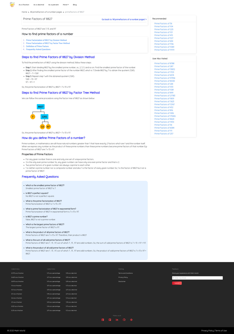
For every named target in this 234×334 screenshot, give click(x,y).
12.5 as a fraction (16, 290)
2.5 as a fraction (16, 302)
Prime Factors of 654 (164, 41)
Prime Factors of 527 (164, 38)
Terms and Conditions (125, 273)
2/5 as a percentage (53, 310)
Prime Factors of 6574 (164, 75)
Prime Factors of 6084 (164, 128)
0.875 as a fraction (17, 281)
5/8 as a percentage (53, 302)
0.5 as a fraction (16, 294)
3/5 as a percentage (53, 285)
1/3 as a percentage (53, 273)
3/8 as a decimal (71, 277)
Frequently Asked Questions (36, 49)
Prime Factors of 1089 (164, 47)
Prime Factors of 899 (164, 92)
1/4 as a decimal (71, 298)
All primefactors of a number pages (46, 12)
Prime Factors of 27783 (165, 95)
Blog (75, 5)
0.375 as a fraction (17, 273)
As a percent (53, 5)
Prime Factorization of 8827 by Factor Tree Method (46, 43)
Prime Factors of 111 (163, 131)
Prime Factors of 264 (164, 84)
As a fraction (24, 5)
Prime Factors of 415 (164, 35)
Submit (177, 283)
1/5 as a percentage (53, 281)
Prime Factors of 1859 (164, 98)
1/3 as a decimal (71, 285)
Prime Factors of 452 (164, 107)
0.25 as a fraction (17, 310)
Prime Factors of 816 (164, 110)
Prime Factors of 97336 (165, 78)
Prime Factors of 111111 (164, 50)
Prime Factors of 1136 (164, 44)
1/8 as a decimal (71, 273)
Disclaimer (122, 281)
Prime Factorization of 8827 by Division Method (45, 40)
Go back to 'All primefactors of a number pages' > (124, 19)
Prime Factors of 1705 (164, 72)
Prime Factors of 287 (164, 66)
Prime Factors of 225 (164, 29)
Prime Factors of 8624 (164, 119)
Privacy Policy (123, 277)
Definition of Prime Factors (36, 46)
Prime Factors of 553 (164, 87)
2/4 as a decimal (71, 294)
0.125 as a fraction (17, 306)
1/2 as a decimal (71, 310)
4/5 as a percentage (53, 298)
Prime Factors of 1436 (164, 113)
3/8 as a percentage (53, 290)
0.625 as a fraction (17, 277)
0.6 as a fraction (16, 298)
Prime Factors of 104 (164, 26)
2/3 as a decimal (71, 290)
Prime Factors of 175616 (165, 116)
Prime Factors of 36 (163, 23)
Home (24, 12)
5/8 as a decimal (71, 281)
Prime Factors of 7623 (164, 101)
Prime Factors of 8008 (165, 81)
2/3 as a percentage (53, 277)
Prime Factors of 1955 (164, 122)
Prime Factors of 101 (164, 32)
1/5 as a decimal (71, 306)
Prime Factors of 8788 (164, 63)
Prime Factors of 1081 (164, 90)
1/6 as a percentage (53, 306)
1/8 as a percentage (53, 294)
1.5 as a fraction (16, 285)
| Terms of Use (220, 330)
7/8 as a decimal (71, 302)
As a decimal (39, 5)
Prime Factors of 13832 (165, 69)
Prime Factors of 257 (164, 133)
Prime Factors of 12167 (165, 104)
